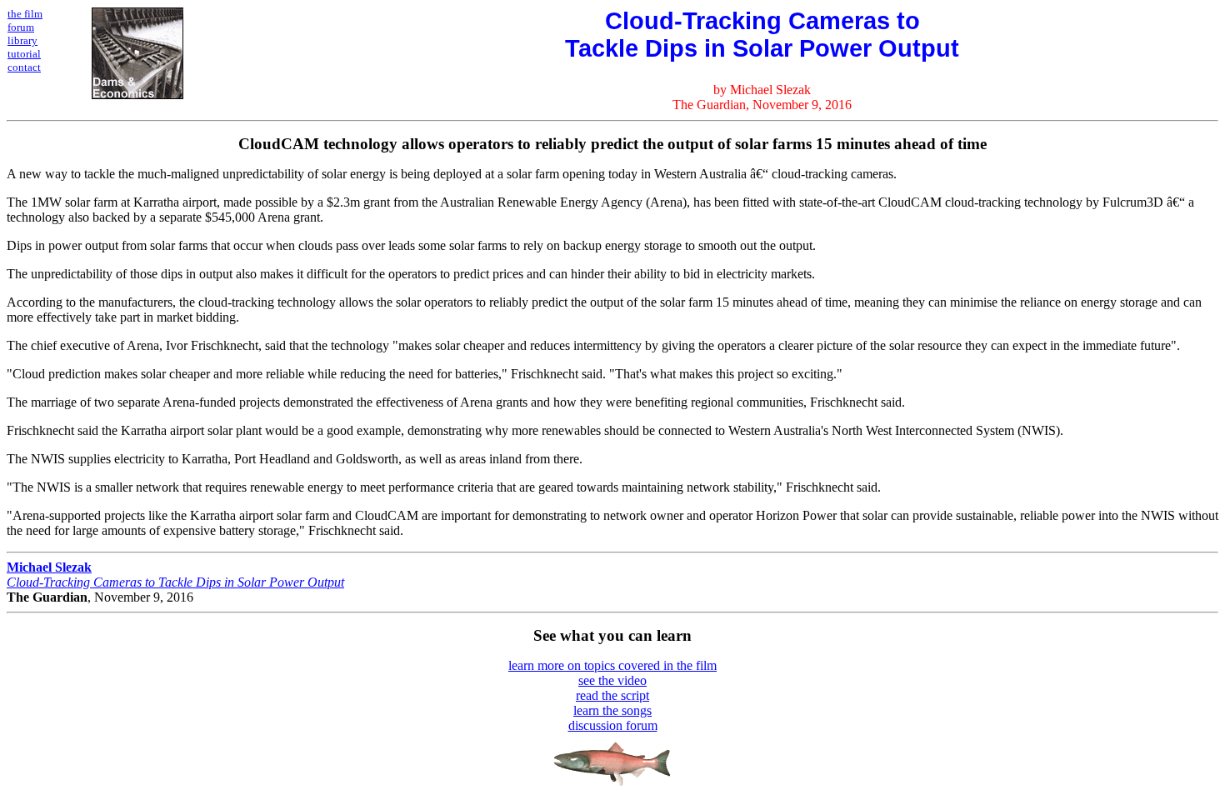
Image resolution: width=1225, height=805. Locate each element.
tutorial (24, 54)
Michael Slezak (49, 567)
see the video (612, 680)
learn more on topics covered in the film (612, 665)
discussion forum (613, 725)
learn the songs (612, 710)
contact (24, 67)
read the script (612, 695)
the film (25, 14)
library (23, 40)
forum (21, 27)
